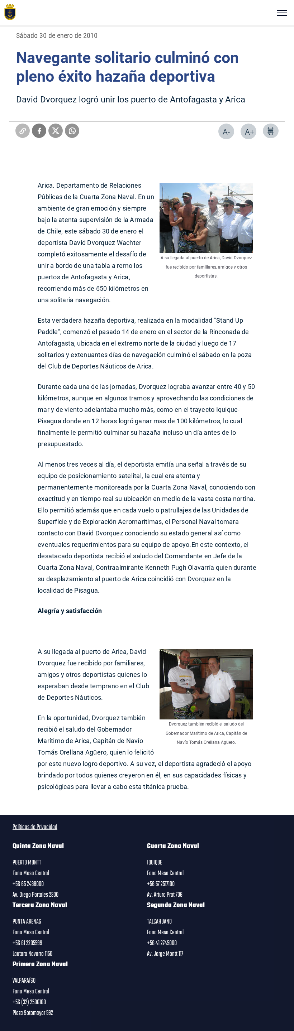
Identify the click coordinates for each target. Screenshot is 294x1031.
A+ (249, 131)
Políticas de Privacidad (35, 827)
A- (226, 131)
